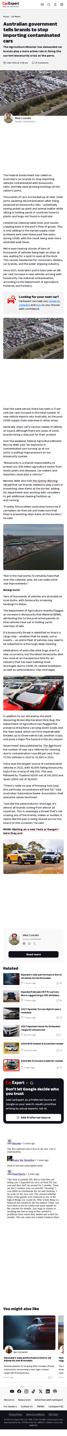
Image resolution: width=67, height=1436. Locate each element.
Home (6, 16)
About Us (9, 1399)
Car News (15, 16)
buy (38, 305)
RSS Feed (53, 1414)
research (54, 301)
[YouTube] (12, 1391)
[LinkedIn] (48, 1391)
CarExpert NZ (55, 1406)
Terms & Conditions (35, 1414)
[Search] (49, 4)
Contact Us (27, 1406)
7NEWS (41, 1406)
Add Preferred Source (35, 1117)
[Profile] (55, 4)
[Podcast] (55, 1391)
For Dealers (10, 1406)
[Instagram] (26, 1391)
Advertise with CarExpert (49, 1399)
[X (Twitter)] (41, 1391)
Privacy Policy (15, 1414)
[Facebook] (19, 1391)
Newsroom (24, 1399)
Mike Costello (23, 118)
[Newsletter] (42, 4)
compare (24, 305)
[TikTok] (33, 1391)
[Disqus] (33, 1178)
